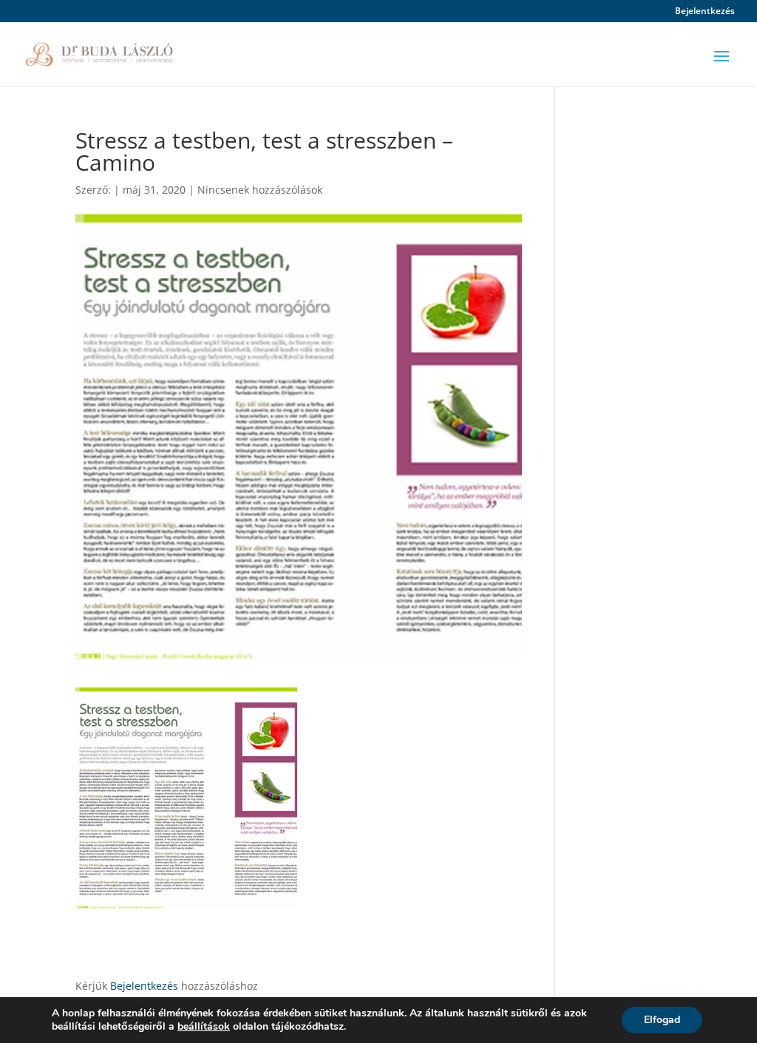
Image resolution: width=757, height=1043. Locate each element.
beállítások (203, 1026)
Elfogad (662, 1020)
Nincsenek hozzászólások (259, 190)
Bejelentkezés (705, 12)
